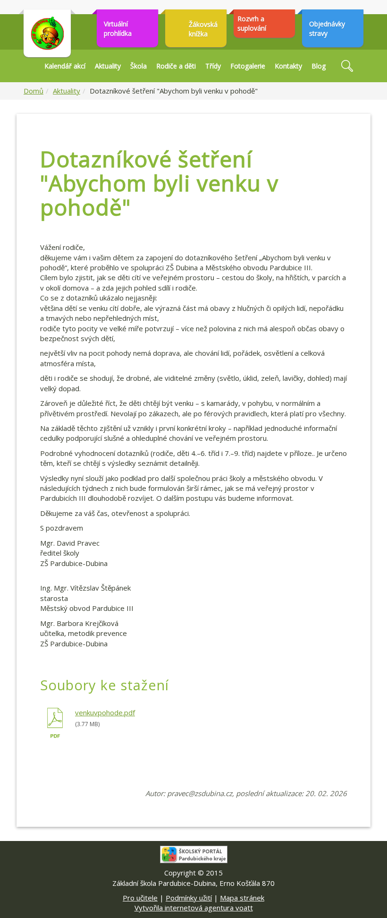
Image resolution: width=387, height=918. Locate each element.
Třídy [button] (213, 65)
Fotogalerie (247, 65)
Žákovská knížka (203, 29)
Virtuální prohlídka (118, 28)
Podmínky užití (189, 897)
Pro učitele (140, 897)
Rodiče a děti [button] (176, 65)
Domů (33, 90)
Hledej (346, 66)
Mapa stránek (242, 897)
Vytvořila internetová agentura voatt (194, 907)
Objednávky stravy (327, 28)
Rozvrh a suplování (251, 23)
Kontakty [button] (288, 65)
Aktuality (108, 65)
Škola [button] (138, 65)
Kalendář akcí (64, 65)
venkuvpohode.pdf (105, 712)
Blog (318, 65)
